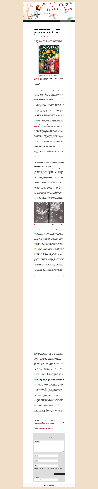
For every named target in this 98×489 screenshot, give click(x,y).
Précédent (29, 24)
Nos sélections (33, 20)
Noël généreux (48, 41)
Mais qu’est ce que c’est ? (41, 20)
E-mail (36, 460)
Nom (36, 455)
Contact (58, 20)
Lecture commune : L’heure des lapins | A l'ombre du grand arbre (48, 431)
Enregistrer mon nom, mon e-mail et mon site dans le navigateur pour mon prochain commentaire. (48, 468)
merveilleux (39, 423)
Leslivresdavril (45, 36)
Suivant (69, 24)
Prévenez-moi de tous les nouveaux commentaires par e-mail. (43, 470)
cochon (62, 422)
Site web (36, 465)
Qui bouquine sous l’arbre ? (51, 20)
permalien (52, 423)
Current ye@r (36, 477)
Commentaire (37, 441)
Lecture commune (45, 422)
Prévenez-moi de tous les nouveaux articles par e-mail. (42, 471)
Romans (49, 422)
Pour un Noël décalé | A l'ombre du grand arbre (45, 428)
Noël (42, 423)
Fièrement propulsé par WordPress (49, 485)
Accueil (29, 20)
